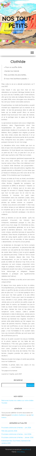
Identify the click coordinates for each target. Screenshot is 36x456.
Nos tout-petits (18, 22)
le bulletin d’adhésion (19, 415)
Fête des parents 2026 (9, 431)
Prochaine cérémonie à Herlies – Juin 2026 (16, 428)
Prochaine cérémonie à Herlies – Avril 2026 (16, 434)
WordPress (26, 449)
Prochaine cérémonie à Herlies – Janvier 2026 (17, 437)
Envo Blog (20, 452)
